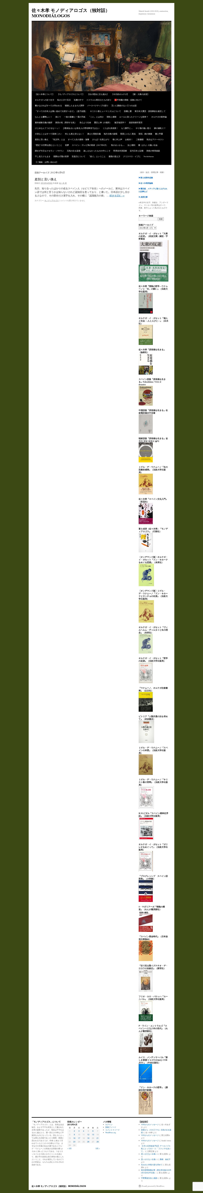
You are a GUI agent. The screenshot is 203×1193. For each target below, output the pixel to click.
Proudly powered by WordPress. (153, 1186)
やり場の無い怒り (143, 128)
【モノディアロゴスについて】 (70, 94)
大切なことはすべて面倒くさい (48, 133)
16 (74, 1138)
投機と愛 (128, 111)
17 (79, 1138)
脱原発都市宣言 (136, 122)
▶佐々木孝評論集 (146, 183)
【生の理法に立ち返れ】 (97, 94)
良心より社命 (85, 122)
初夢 (67, 145)
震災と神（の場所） (102, 122)
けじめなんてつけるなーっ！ (47, 128)
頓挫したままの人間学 (74, 105)
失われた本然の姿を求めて (151, 1164)
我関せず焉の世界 (61, 156)
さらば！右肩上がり (101, 139)
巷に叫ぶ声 (117, 139)
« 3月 (69, 1148)
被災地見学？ (120, 122)
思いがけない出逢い (149, 1154)
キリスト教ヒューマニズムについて (105, 111)
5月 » (98, 1148)
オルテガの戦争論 (159, 116)
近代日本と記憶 (136, 150)
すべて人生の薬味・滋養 (78, 139)
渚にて (58, 116)
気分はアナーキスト (155, 139)
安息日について (78, 156)
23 (74, 1141)
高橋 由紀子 (165, 1159)
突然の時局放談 (153, 150)
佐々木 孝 (63, 183)
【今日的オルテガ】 (120, 94)
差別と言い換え (41, 139)
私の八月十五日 (64, 99)
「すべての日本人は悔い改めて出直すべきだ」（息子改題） (61, 111)
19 (88, 1138)
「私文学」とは (58, 139)
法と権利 (131, 145)
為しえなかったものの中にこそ (96, 150)
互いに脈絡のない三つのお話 (124, 105)
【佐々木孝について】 (44, 94)
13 (93, 1134)
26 (88, 1141)
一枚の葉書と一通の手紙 (74, 116)
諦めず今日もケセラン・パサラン (49, 150)
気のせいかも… (118, 145)
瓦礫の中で (78, 99)
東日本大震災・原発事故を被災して (150, 111)
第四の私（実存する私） (66, 122)
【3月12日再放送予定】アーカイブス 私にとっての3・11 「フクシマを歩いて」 (156, 1148)
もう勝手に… (127, 128)
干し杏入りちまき (42, 156)
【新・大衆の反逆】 (140, 94)
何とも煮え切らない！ (74, 133)
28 (98, 1141)
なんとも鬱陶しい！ (43, 116)
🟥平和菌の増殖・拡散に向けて (128, 99)
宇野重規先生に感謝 (149, 1178)
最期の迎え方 (114, 156)
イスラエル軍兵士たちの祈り (98, 99)
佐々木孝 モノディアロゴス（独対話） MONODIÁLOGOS (71, 13)
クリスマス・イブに (132, 156)
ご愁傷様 (140, 139)
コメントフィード (112, 1130)
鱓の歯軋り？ (160, 128)
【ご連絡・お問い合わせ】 (46, 162)
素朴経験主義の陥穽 (43, 122)
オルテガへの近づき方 (44, 99)
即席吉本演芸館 (120, 150)
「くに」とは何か (96, 116)
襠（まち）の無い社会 (148, 145)
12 (88, 1134)
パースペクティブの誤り (97, 105)
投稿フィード (110, 1127)
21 (98, 1138)
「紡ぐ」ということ (97, 156)
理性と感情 (111, 116)
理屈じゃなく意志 (128, 133)
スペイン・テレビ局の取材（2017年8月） (90, 145)
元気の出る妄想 (73, 150)
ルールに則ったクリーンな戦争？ (133, 116)
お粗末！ (129, 139)
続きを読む (117, 195)
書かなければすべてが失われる (48, 105)
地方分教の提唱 (110, 133)
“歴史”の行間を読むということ (48, 145)
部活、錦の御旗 (145, 133)
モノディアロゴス (51, 200)
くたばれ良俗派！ (110, 128)
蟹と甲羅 (159, 133)
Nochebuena (149, 156)
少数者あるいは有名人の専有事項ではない (81, 128)
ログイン (108, 1124)
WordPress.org (110, 1132)
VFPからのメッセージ (150, 1124)
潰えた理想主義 (94, 133)
